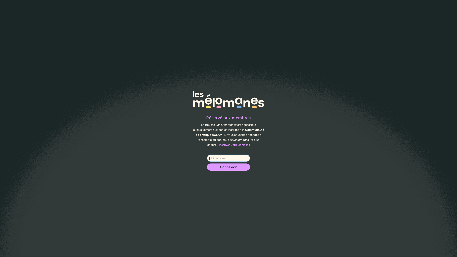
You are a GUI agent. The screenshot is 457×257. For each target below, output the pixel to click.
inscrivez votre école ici (234, 145)
